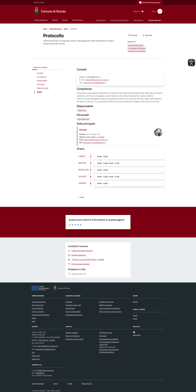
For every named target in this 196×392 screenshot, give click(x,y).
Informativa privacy (105, 332)
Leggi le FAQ (103, 344)
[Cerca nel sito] (159, 11)
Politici (34, 318)
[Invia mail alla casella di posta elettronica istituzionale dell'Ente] (47, 346)
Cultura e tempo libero (73, 311)
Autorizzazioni (70, 308)
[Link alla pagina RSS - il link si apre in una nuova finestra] (142, 11)
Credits (69, 383)
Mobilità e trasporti (105, 305)
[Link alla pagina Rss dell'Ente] (134, 332)
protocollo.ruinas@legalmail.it (94, 82)
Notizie (135, 302)
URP (33, 352)
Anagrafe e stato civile (73, 305)
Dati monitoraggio (38, 383)
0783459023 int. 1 (93, 77)
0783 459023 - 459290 (95, 137)
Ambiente (69, 302)
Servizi (64, 20)
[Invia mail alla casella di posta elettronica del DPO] (45, 370)
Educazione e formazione (74, 315)
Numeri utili (36, 359)
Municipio (83, 129)
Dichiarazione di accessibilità (108, 339)
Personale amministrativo (40, 315)
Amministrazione (40, 20)
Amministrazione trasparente (109, 342)
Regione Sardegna (39, 2)
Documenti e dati (37, 305)
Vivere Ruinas (77, 20)
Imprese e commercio (106, 302)
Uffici (66, 29)
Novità (54, 20)
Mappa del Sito (87, 383)
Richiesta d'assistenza (106, 352)
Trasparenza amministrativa (119, 20)
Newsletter (137, 335)
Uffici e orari (36, 356)
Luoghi (135, 315)
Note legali (103, 336)
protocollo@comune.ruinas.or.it (97, 79)
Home (45, 29)
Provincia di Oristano (72, 336)
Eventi (135, 318)
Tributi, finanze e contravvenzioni (110, 311)
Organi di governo (38, 311)
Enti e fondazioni (37, 308)
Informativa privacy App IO (75, 339)
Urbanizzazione (138, 20)
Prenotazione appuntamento (109, 349)
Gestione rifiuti (100, 20)
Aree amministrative (39, 302)
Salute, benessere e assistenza (109, 308)
